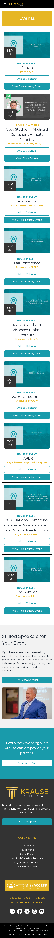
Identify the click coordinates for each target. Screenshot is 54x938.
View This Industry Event (27, 86)
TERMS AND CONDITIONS (36, 934)
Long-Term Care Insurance (27, 862)
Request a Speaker (27, 680)
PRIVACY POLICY (14, 934)
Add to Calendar (27, 78)
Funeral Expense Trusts (27, 866)
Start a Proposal (27, 821)
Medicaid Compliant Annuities (27, 858)
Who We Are (27, 845)
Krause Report (27, 854)
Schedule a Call (27, 763)
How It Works (27, 850)
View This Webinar (27, 158)
